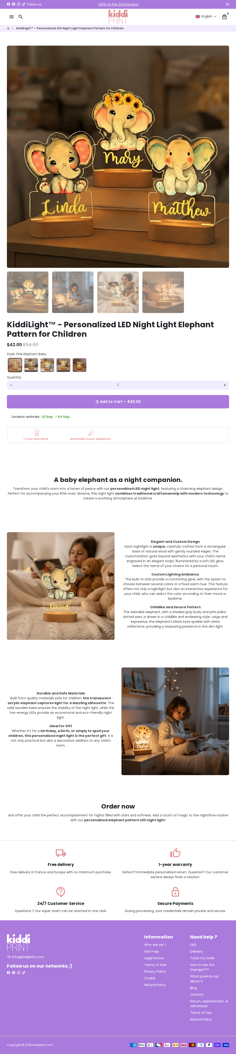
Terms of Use (201, 1012)
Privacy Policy (155, 971)
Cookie (149, 978)
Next (222, 156)
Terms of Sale (155, 964)
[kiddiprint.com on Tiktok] (23, 4)
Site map (151, 951)
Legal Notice (154, 958)
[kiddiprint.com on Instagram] (18, 4)
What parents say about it (204, 978)
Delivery (196, 951)
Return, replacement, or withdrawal (209, 1003)
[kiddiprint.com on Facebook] (8, 4)
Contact (197, 994)
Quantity (14, 377)
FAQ (193, 944)
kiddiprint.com (42, 1045)
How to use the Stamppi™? (202, 967)
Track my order (202, 958)
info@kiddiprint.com (25, 957)
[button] (206, 16)
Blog (193, 988)
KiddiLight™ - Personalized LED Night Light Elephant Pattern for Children (70, 28)
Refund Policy (155, 985)
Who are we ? (155, 944)
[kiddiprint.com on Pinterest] (13, 4)
